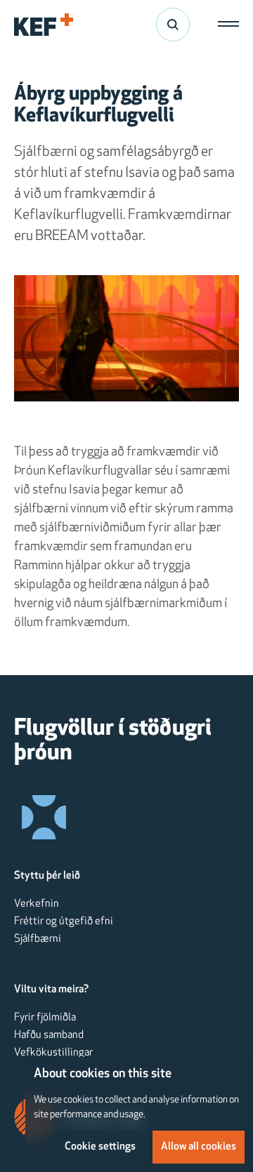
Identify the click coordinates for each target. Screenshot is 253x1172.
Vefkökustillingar (53, 1052)
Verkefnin (36, 904)
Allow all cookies (198, 1146)
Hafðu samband (49, 1035)
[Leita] (173, 24)
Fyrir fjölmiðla (45, 1017)
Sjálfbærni (37, 939)
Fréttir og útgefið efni (63, 921)
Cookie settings (100, 1146)
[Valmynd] (225, 24)
